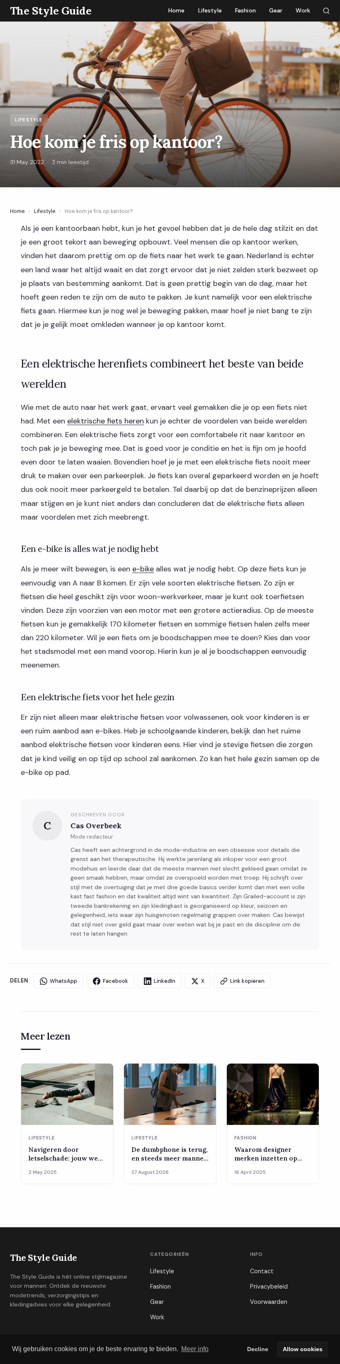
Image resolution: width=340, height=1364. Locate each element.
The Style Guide (43, 1257)
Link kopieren (247, 980)
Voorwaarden (268, 1302)
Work (303, 10)
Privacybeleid (269, 1286)
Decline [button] (257, 1349)
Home (176, 10)
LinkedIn (164, 980)
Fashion (245, 10)
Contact (262, 1271)
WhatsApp (63, 980)
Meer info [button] (195, 1348)
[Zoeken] (326, 11)
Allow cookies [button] (303, 1349)
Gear (276, 10)
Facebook (115, 980)
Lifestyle (210, 10)
